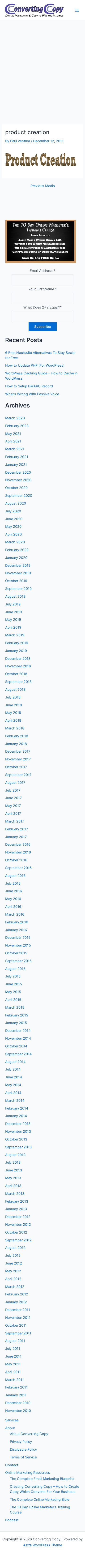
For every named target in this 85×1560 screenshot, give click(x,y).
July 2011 (12, 1348)
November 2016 (18, 852)
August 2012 (15, 1248)
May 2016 (13, 899)
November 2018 (18, 666)
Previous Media (42, 186)
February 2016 (16, 922)
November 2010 (18, 1411)
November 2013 (18, 1131)
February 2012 (16, 1294)
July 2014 (13, 1069)
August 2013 (15, 1155)
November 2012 (18, 1224)
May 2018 (13, 713)
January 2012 (16, 1302)
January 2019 (16, 651)
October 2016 (16, 860)
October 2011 (16, 1325)
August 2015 (15, 969)
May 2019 (13, 619)
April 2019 (13, 627)
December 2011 (17, 1310)
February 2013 (16, 1201)
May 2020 (13, 526)
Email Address (42, 271)
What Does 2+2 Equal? (42, 307)
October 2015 (16, 953)
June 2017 (13, 798)
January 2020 (16, 558)
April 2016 (13, 906)
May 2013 (13, 1178)
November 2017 (18, 759)
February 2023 (17, 426)
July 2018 (13, 697)
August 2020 (15, 503)
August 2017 (15, 782)
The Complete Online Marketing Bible (39, 1499)
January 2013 (16, 1209)
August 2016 (15, 876)
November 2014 (18, 1038)
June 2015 (13, 984)
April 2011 (13, 1372)
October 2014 (16, 1046)
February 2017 (16, 829)
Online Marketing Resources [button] (27, 1472)
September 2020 (18, 495)
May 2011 (13, 1364)
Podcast (11, 1520)
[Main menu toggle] (77, 10)
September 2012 (18, 1240)
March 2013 (14, 1193)
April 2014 (13, 1093)
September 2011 (18, 1333)
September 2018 (18, 682)
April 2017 (13, 813)
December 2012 (17, 1217)
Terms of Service (23, 1457)
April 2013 (13, 1186)
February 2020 (17, 550)
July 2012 (13, 1255)
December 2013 (17, 1124)
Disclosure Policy (23, 1449)
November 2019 (18, 573)
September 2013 (18, 1147)
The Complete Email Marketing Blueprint (42, 1479)
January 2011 (15, 1395)
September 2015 (18, 961)
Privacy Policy (21, 1442)
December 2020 (18, 472)
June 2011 (13, 1356)
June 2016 (13, 891)
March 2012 (14, 1287)
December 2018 (17, 658)
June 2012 (13, 1263)
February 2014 (16, 1108)
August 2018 (15, 689)
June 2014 (13, 1077)
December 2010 (17, 1403)
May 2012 (13, 1271)
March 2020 (15, 542)
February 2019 (16, 643)
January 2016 (16, 930)
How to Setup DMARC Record (29, 386)
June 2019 (13, 612)
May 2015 (13, 992)
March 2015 (14, 1007)
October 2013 (16, 1139)
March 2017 (14, 821)
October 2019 (16, 581)
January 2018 (16, 744)
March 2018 (14, 728)
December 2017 (17, 751)
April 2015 (13, 1000)
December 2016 (17, 844)
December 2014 (17, 1031)
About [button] (10, 1428)
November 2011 (17, 1318)
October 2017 (16, 767)
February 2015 (16, 1015)
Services (12, 1420)
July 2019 (13, 604)
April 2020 (13, 534)
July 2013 (13, 1162)
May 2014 (13, 1085)
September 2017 (18, 775)
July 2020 (13, 511)
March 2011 (14, 1380)
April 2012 (13, 1279)
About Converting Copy (29, 1434)
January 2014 (16, 1116)
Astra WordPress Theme (42, 1545)
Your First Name (42, 289)
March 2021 (14, 449)
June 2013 (13, 1170)
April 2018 (13, 720)
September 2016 (18, 868)
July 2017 (12, 790)
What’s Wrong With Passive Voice (32, 394)
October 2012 (16, 1232)
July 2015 (13, 976)
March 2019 (14, 635)
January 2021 (16, 465)
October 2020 (16, 488)
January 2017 (16, 837)
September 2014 (18, 1054)
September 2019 (18, 589)
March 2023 (15, 418)
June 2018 (13, 705)
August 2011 (15, 1341)
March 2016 (14, 914)
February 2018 (16, 736)
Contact (11, 1465)
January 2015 (16, 1023)
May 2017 (13, 806)
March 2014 (14, 1100)
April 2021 (13, 441)
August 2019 (15, 596)
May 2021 (13, 434)
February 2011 (16, 1387)
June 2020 (13, 519)
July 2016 (13, 883)
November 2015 (18, 945)
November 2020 (18, 480)
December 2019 (17, 565)
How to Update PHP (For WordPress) (34, 365)
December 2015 (17, 937)
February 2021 (16, 457)
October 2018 (16, 674)
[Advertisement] (42, 65)
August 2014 (15, 1062)
